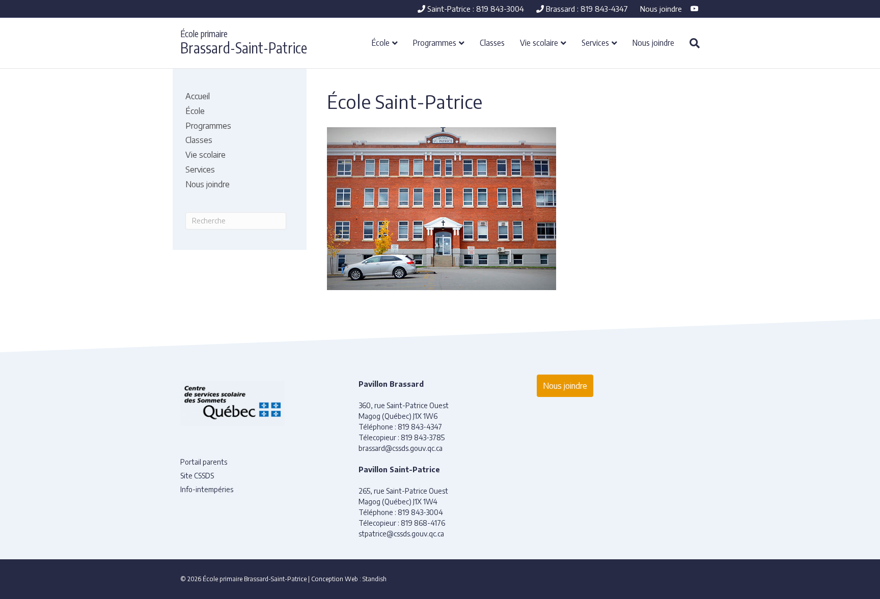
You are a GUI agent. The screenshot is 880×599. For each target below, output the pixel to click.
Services (595, 42)
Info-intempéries (206, 489)
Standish (375, 579)
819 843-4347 (420, 426)
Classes (492, 42)
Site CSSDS (197, 475)
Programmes (434, 42)
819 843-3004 (420, 512)
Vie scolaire (539, 42)
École (381, 42)
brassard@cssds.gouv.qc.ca (401, 448)
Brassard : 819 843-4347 (586, 8)
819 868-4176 (423, 523)
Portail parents (203, 462)
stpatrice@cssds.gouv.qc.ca (401, 533)
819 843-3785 (423, 437)
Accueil (197, 96)
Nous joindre (661, 8)
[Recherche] (691, 43)
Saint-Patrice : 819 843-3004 (474, 8)
